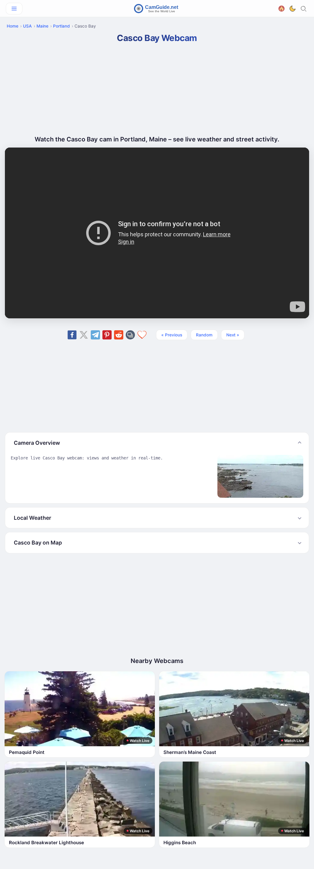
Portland (61, 26)
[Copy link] (130, 334)
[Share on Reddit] (118, 334)
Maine (42, 26)
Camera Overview (37, 443)
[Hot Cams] (281, 8)
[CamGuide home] (157, 8)
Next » (232, 334)
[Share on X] (83, 334)
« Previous (171, 334)
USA (27, 26)
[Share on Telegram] (95, 334)
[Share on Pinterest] (107, 334)
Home (12, 26)
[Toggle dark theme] (292, 9)
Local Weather (32, 518)
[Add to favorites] (142, 334)
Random (204, 334)
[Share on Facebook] (72, 334)
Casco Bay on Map (38, 542)
